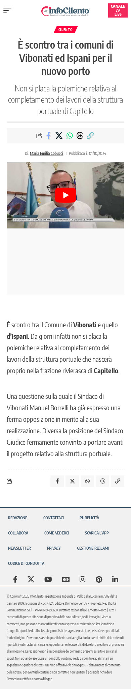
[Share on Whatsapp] (69, 135)
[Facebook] (15, 579)
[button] (9, 10)
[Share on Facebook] (48, 135)
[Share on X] (59, 135)
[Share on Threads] (80, 135)
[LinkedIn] (115, 579)
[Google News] (65, 579)
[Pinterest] (99, 579)
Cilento (65, 30)
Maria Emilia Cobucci (46, 153)
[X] (31, 579)
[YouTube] (48, 579)
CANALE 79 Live (118, 10)
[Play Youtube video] (65, 195)
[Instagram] (82, 579)
